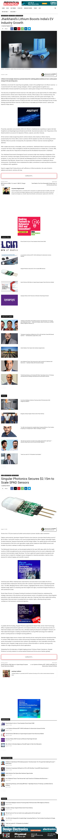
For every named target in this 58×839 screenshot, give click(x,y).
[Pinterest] (18, 28)
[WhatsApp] (22, 28)
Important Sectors (5, 15)
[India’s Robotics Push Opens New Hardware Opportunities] (9, 352)
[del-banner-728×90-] (29, 838)
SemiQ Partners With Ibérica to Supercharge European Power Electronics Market (37, 282)
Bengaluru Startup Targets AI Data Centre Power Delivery (32, 413)
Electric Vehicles (11, 15)
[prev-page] (2, 308)
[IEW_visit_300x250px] (29, 235)
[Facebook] (11, 28)
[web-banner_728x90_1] (39, 5)
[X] (15, 28)
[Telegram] (29, 28)
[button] (55, 8)
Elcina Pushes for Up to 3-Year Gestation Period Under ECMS (33, 241)
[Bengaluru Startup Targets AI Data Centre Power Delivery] (9, 418)
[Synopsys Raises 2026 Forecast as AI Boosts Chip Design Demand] (9, 300)
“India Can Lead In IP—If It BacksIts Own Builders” (31, 454)
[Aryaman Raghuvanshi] (6, 191)
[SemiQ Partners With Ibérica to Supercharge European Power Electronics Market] (9, 286)
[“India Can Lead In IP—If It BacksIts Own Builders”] (9, 458)
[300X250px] (29, 126)
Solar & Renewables (19, 15)
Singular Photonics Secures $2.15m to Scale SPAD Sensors (33, 268)
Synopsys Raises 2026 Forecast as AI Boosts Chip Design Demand (35, 295)
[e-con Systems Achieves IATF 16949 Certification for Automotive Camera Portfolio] (9, 259)
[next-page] (4, 308)
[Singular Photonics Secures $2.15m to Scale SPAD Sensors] (9, 272)
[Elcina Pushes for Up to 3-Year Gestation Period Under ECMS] (9, 245)
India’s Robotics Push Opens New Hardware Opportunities (33, 348)
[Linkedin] (25, 28)
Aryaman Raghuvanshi (7, 25)
